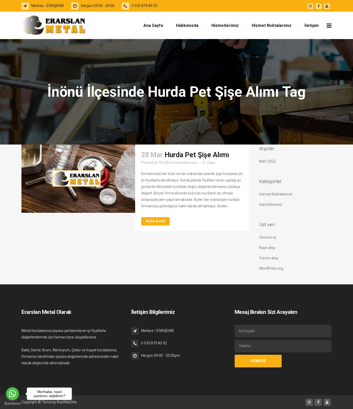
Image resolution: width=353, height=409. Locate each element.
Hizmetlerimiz (186, 163)
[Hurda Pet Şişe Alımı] (78, 179)
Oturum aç (268, 237)
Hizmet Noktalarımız (276, 194)
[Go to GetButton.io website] (12, 403)
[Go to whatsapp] (12, 393)
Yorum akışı (268, 258)
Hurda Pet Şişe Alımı (197, 155)
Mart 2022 (267, 161)
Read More (155, 221)
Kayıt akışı (267, 248)
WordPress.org (271, 268)
